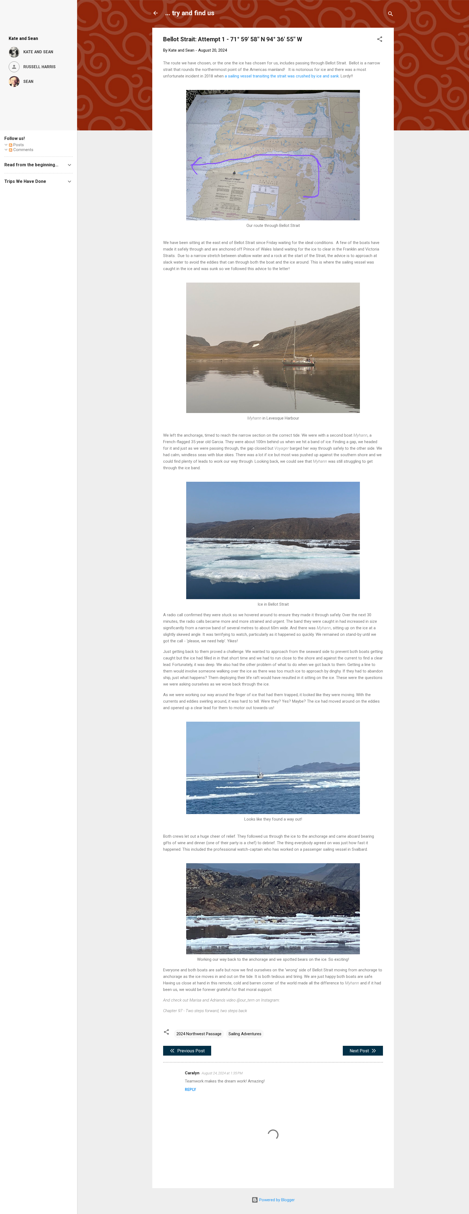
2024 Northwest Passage (198, 1033)
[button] (379, 40)
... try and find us (189, 13)
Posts (18, 144)
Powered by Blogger (276, 1199)
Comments (22, 149)
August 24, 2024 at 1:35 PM (222, 1073)
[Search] (390, 15)
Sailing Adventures (245, 1033)
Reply (190, 1089)
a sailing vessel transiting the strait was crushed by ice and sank (282, 76)
